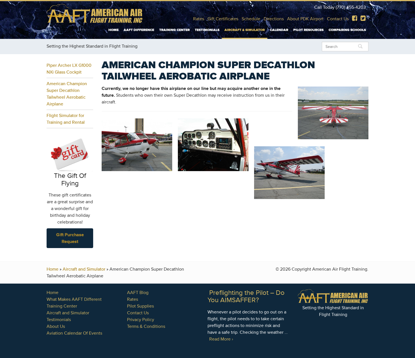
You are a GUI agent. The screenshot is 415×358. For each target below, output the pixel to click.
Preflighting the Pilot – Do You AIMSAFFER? (246, 296)
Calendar (279, 30)
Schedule (251, 19)
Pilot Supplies (140, 306)
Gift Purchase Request (70, 238)
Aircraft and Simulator (84, 269)
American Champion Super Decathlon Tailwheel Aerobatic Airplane (67, 94)
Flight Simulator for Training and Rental (66, 119)
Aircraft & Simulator (244, 30)
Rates (198, 19)
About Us (56, 326)
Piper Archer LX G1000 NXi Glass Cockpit (69, 69)
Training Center (174, 30)
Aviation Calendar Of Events (74, 333)
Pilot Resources (308, 30)
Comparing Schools (347, 30)
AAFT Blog (137, 292)
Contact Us (338, 19)
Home (113, 30)
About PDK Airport (305, 19)
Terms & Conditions (146, 326)
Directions (274, 19)
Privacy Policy (140, 319)
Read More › (221, 339)
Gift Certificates (222, 19)
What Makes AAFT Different (74, 299)
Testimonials (207, 30)
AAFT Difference (139, 30)
